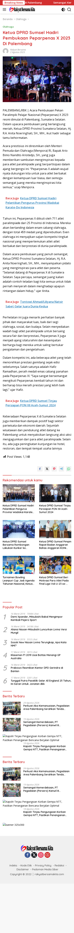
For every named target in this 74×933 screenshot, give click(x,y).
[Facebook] (27, 855)
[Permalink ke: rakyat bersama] (5, 50)
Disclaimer (23, 869)
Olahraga (8, 26)
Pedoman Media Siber (45, 869)
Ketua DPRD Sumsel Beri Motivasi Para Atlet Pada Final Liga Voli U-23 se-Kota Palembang (54, 581)
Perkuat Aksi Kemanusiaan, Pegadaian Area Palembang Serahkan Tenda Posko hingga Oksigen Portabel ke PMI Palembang (46, 707)
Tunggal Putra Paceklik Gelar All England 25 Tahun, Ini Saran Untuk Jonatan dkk (41, 682)
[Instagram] (41, 855)
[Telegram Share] (61, 469)
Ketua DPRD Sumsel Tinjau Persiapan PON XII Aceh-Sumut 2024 (55, 509)
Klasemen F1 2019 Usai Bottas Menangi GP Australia (36, 656)
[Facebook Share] (40, 469)
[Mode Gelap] (63, 10)
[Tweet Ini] (47, 469)
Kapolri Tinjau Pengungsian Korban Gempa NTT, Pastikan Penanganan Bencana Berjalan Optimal (44, 748)
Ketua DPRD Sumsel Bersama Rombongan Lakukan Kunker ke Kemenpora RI (16, 545)
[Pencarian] (69, 10)
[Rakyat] (21, 9)
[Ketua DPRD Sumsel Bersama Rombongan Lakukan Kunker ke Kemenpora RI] (19, 529)
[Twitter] (34, 855)
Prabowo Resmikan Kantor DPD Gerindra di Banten (37, 669)
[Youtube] (47, 855)
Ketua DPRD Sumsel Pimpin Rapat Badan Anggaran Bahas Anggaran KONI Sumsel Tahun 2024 (55, 545)
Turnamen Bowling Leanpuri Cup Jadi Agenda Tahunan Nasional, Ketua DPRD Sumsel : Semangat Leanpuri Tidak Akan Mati (18, 581)
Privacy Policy (43, 865)
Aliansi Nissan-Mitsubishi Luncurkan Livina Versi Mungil (39, 631)
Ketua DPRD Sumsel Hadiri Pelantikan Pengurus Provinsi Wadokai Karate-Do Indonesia (18, 509)
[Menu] (5, 9)
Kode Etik (26, 865)
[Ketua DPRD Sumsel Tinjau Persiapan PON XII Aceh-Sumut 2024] (55, 493)
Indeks (13, 865)
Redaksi (59, 865)
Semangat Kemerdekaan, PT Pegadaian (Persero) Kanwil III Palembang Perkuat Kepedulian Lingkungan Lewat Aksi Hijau (42, 723)
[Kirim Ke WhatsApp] (68, 469)
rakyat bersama (18, 49)
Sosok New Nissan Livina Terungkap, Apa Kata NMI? (38, 644)
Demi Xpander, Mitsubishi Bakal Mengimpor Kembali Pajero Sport (37, 618)
